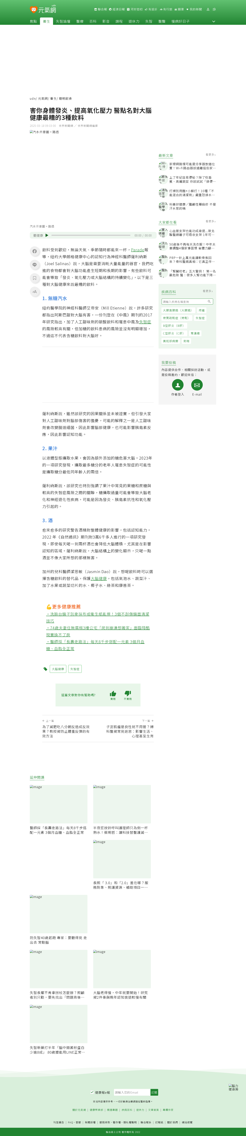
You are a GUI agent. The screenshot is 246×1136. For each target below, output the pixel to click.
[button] (213, 21)
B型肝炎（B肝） (174, 326)
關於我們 (172, 1122)
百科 (93, 21)
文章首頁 (153, 1110)
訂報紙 (159, 1122)
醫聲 (162, 21)
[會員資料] (208, 9)
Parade (137, 249)
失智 (149, 21)
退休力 (134, 21)
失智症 (200, 318)
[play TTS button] (47, 235)
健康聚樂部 (96, 1110)
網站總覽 (187, 1122)
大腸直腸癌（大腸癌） (178, 310)
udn (33, 98)
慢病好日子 (180, 21)
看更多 (210, 154)
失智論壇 (63, 21)
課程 (119, 21)
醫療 (80, 21)
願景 (180, 9)
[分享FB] (34, 251)
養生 (46, 21)
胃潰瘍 (195, 333)
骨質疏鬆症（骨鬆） (177, 318)
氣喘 (186, 341)
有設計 (153, 9)
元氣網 (43, 98)
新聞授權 (90, 1122)
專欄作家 (168, 1110)
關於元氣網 (79, 1110)
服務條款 (105, 1122)
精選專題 (112, 1110)
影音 (106, 21)
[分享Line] (34, 264)
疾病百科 (127, 1110)
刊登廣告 (58, 1122)
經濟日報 (118, 9)
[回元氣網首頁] (47, 9)
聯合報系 (146, 1122)
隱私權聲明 (130, 1122)
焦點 (33, 21)
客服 (78, 1122)
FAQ (70, 1122)
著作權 (117, 1122)
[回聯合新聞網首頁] (34, 10)
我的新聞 (195, 9)
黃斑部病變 (170, 341)
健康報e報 (102, 1092)
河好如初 (136, 9)
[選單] (214, 9)
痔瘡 (202, 310)
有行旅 (167, 9)
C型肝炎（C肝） (174, 333)
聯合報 (102, 9)
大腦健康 (99, 578)
